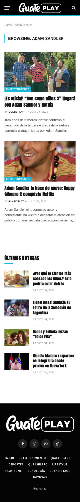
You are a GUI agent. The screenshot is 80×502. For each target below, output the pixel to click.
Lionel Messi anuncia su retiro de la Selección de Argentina (52, 307)
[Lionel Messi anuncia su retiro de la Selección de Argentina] (16, 308)
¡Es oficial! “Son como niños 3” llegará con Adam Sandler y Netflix (39, 101)
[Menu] (7, 8)
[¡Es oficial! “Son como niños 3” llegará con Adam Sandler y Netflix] (40, 72)
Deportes (16, 464)
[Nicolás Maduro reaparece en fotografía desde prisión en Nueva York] (16, 361)
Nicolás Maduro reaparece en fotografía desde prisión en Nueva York (53, 361)
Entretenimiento (18, 89)
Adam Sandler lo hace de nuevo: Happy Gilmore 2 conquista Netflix (39, 191)
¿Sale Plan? (60, 458)
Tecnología (35, 471)
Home (8, 25)
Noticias (40, 477)
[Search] (73, 8)
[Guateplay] (40, 8)
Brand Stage (60, 471)
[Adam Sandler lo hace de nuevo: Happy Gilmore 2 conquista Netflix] (40, 161)
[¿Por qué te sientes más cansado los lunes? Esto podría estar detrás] (16, 279)
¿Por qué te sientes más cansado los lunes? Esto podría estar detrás (52, 278)
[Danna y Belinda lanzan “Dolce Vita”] (16, 337)
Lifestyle (59, 464)
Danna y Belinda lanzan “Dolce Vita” (50, 334)
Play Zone (13, 471)
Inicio (9, 458)
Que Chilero (38, 464)
